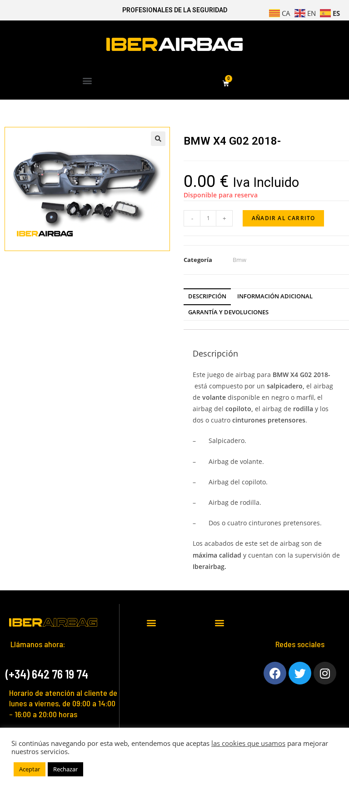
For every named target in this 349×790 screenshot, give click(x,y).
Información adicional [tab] (275, 296)
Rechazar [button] (65, 769)
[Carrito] (226, 84)
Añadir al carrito (283, 218)
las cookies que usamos (248, 743)
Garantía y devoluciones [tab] (228, 312)
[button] (87, 80)
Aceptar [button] (29, 769)
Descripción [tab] (207, 296)
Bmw (239, 260)
